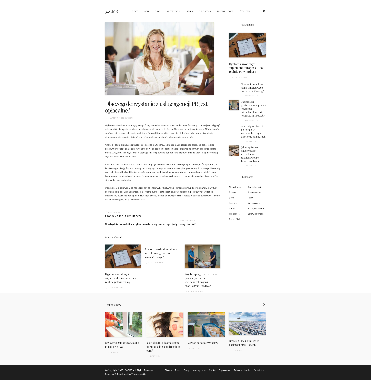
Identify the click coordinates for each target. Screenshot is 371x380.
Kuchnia (233, 203)
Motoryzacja (173, 11)
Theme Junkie (138, 374)
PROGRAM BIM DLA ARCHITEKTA (123, 216)
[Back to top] (368, 377)
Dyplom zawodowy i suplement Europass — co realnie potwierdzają (120, 278)
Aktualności (235, 186)
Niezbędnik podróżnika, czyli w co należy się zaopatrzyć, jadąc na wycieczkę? (150, 224)
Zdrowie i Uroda (225, 11)
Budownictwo (255, 192)
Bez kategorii (127, 118)
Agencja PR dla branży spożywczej (122, 144)
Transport (234, 213)
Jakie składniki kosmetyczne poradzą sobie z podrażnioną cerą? (163, 346)
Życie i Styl (245, 11)
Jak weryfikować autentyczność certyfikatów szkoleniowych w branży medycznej (251, 154)
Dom (146, 11)
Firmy (157, 11)
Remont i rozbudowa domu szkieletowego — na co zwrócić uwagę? (161, 253)
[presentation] (260, 304)
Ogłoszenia (205, 11)
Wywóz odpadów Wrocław (203, 343)
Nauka (190, 11)
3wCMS (111, 11)
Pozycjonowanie (256, 208)
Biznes (135, 11)
